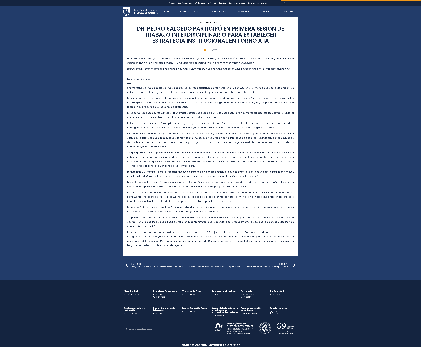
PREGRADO (242, 11)
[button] (284, 3)
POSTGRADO (266, 11)
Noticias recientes (210, 22)
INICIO (166, 11)
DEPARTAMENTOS (217, 11)
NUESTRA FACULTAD (188, 11)
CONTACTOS (287, 11)
